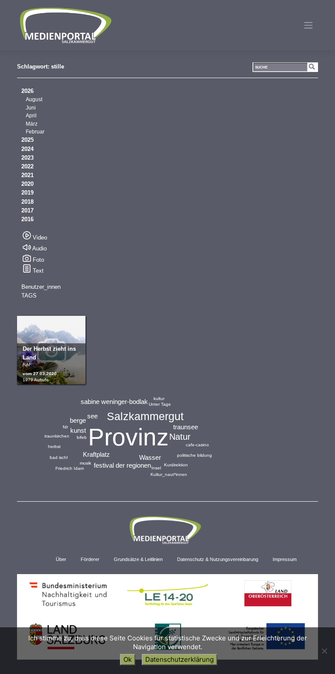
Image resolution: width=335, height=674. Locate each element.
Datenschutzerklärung (179, 659)
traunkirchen (56, 436)
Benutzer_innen (41, 287)
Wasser (150, 457)
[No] (324, 651)
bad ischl (59, 457)
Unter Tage (160, 404)
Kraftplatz (96, 454)
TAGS (29, 295)
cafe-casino (197, 444)
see (92, 416)
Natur (180, 436)
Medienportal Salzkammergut (65, 25)
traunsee (185, 427)
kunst (78, 430)
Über (61, 559)
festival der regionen (122, 465)
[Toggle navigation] (308, 25)
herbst (54, 446)
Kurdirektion (176, 464)
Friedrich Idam (69, 468)
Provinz (128, 437)
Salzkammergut (145, 416)
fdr (65, 426)
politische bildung (194, 455)
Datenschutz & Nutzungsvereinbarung (217, 559)
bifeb (82, 437)
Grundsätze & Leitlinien (138, 559)
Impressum (285, 559)
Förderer (90, 559)
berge (78, 420)
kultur (159, 398)
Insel (156, 467)
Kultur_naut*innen (168, 474)
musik (85, 463)
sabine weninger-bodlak (114, 401)
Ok (127, 659)
